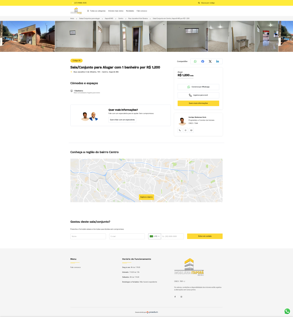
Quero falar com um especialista (122, 120)
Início (72, 18)
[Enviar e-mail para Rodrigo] (191, 130)
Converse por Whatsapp (200, 87)
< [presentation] (8, 39)
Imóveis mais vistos (115, 11)
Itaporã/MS (109, 18)
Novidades (130, 11)
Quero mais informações (198, 103)
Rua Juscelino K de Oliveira (138, 18)
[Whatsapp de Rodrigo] (185, 130)
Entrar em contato (205, 236)
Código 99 (76, 61)
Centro (120, 18)
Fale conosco (142, 11)
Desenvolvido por (140, 312)
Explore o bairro (146, 197)
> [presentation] (284, 39)
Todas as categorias (98, 11)
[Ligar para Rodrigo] (180, 130)
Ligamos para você (200, 95)
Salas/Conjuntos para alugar (89, 18)
